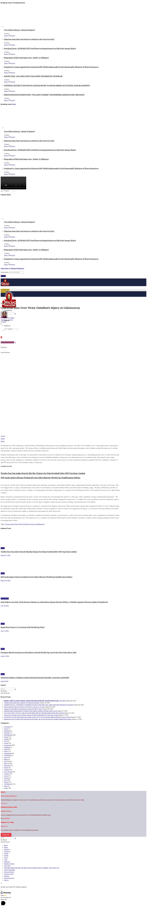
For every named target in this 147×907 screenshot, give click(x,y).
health (6, 749)
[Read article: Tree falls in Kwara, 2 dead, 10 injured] (75, 16)
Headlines (7, 747)
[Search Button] (15, 689)
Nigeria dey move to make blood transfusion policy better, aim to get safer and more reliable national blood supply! (38, 719)
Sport (5, 780)
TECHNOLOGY (8, 784)
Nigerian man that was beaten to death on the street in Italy (29, 39)
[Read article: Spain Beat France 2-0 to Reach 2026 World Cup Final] (60, 615)
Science (6, 778)
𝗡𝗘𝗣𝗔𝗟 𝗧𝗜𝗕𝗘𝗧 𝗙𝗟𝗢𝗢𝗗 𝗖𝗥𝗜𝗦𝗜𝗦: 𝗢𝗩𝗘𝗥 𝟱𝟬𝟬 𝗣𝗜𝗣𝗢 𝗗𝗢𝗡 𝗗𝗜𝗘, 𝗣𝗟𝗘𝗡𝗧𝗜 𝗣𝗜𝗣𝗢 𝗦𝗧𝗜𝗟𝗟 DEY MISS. (35, 701)
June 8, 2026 (4, 681)
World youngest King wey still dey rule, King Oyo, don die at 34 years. (24, 707)
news (5, 762)
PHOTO (6, 768)
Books (6, 847)
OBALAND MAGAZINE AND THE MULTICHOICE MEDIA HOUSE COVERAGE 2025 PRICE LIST (31, 868)
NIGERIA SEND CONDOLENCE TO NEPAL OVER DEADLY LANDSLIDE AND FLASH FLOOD (30, 711)
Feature (6, 739)
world (5, 788)
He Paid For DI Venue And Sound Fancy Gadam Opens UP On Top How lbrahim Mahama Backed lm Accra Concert (37, 717)
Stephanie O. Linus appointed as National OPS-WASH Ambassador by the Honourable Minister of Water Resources (51, 67)
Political (6, 770)
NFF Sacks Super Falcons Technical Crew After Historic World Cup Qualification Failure (40, 478)
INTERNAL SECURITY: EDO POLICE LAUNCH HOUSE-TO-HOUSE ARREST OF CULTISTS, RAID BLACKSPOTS (47, 86)
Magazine (7, 862)
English (6, 191)
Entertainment (5, 599)
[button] (73, 902)
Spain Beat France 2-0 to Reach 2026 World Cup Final (22, 627)
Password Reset (9, 872)
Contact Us (4, 803)
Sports (7, 303)
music (6, 758)
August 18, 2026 (5, 581)
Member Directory (9, 864)
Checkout (7, 850)
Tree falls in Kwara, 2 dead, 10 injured (19, 30)
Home (2, 303)
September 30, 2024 (7, 320)
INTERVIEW (7, 755)
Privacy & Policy (9, 874)
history (6, 751)
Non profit (7, 766)
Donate (6, 854)
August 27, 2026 (5, 555)
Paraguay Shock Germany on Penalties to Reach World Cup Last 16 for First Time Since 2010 (38, 653)
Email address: (5, 272)
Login (5, 860)
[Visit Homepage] (5, 286)
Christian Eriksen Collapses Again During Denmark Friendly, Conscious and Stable (35, 678)
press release (8, 772)
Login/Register (5, 290)
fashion (6, 737)
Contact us (7, 852)
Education (7, 731)
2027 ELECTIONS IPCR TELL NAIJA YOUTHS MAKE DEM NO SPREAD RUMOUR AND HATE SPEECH (34, 713)
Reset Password (9, 878)
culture (6, 729)
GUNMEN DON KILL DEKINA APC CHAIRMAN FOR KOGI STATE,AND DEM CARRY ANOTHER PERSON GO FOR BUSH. (39, 705)
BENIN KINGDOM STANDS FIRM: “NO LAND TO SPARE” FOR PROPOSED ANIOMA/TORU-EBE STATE (44, 95)
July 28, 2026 (5, 606)
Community (7, 727)
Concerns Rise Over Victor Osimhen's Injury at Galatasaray (24, 524)
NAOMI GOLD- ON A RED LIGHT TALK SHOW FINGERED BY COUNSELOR (33, 76)
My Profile (7, 866)
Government (7, 745)
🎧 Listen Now (5, 818)
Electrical (6, 733)
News (6, 764)
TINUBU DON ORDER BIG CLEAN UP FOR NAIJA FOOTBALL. (22, 703)
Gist (5, 741)
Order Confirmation (9, 870)
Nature (6, 760)
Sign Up (6, 880)
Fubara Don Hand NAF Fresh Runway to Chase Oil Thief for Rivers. (23, 709)
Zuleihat (12, 318)
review (6, 776)
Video (5, 786)
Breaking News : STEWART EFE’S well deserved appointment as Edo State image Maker (40, 49)
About (6, 845)
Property (6, 774)
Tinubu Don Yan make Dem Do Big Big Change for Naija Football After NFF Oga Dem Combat (43, 473)
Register (6, 876)
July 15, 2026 (5, 631)
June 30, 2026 (5, 656)
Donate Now (6, 835)
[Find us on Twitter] (1, 884)
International (7, 753)
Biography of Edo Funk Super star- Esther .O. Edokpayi (26, 58)
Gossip (6, 743)
